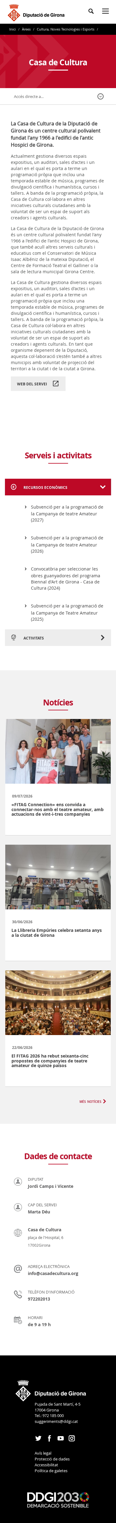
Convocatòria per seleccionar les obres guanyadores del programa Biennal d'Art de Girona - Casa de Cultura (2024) (65, 578)
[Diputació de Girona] (37, 12)
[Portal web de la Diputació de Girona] (51, 1388)
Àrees (26, 29)
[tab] (58, 487)
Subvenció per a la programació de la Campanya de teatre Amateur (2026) (67, 544)
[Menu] (107, 12)
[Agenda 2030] (58, 1499)
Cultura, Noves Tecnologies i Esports (65, 29)
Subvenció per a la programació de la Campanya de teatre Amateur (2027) (67, 513)
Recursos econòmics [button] (45, 487)
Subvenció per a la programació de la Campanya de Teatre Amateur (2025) (67, 612)
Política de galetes (51, 1470)
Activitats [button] (33, 638)
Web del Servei (32, 384)
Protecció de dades (52, 1459)
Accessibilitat (46, 1465)
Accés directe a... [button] (29, 96)
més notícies (90, 1101)
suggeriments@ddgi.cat (56, 1421)
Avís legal (43, 1453)
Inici (13, 29)
